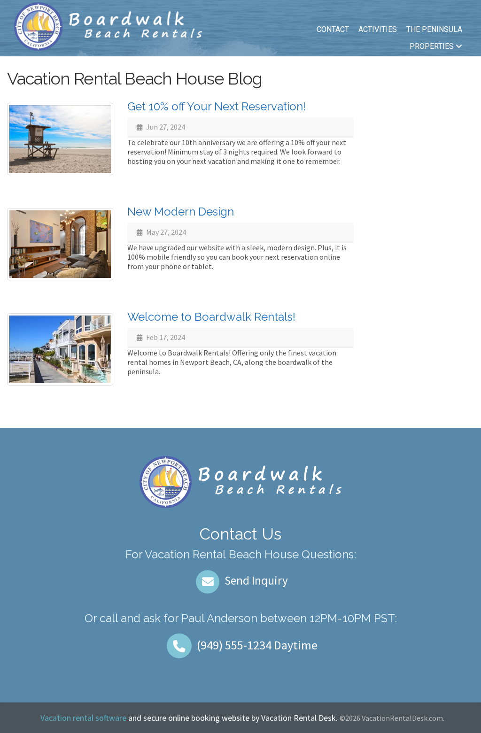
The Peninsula (434, 29)
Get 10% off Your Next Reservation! (216, 106)
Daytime (257, 645)
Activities (377, 29)
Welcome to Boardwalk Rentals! (211, 317)
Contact (333, 29)
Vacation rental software (83, 717)
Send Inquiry (255, 580)
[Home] (108, 25)
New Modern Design (180, 211)
